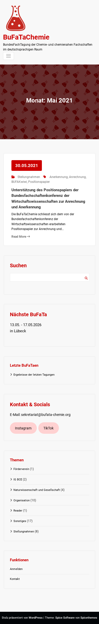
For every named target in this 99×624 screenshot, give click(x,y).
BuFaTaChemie (26, 37)
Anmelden (16, 569)
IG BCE (17, 479)
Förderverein (21, 469)
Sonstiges (19, 521)
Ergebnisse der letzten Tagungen (34, 374)
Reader (17, 510)
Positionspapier (39, 182)
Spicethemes (88, 617)
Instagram (23, 428)
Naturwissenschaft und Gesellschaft (36, 490)
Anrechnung (77, 177)
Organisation (21, 500)
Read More (19, 236)
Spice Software (65, 617)
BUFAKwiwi (19, 182)
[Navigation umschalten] (8, 56)
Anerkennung (59, 177)
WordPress (36, 617)
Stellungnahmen (29, 177)
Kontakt (15, 579)
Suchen (86, 278)
